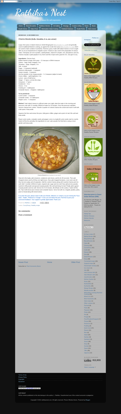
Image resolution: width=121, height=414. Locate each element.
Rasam (86, 330)
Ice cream (87, 268)
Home (21, 26)
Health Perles (81, 29)
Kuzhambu (87, 286)
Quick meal (87, 328)
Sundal (86, 346)
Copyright (21, 379)
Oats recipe (87, 301)
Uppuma (86, 353)
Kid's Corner (92, 29)
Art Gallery (56, 26)
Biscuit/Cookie (88, 241)
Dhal (85, 254)
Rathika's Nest (40, 12)
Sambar (86, 337)
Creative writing (76, 26)
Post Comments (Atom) (34, 266)
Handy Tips (87, 213)
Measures (87, 220)
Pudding (86, 326)
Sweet (86, 348)
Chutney (86, 245)
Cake (85, 243)
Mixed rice (87, 296)
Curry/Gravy (26, 205)
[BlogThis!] (43, 203)
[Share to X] (44, 203)
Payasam (87, 310)
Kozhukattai (87, 283)
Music (94, 26)
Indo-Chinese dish (89, 272)
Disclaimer (21, 381)
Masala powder (88, 290)
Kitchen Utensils (89, 218)
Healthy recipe (35, 205)
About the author (31, 26)
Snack (86, 341)
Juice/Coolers (88, 277)
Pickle (86, 312)
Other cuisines (88, 303)
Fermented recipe (89, 261)
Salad (86, 334)
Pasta (86, 307)
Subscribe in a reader (91, 50)
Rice (85, 332)
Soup (85, 343)
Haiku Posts (34, 29)
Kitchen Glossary (89, 216)
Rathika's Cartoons (67, 29)
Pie (85, 314)
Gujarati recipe (88, 263)
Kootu (86, 281)
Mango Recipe (88, 288)
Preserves (87, 323)
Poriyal (86, 321)
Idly (85, 270)
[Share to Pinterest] (48, 203)
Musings (66, 26)
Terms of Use (22, 375)
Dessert (86, 252)
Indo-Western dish (89, 274)
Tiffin (85, 350)
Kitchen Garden (88, 279)
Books (87, 26)
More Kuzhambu (89, 298)
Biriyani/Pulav (88, 238)
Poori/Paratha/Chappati (91, 319)
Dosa (85, 259)
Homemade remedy (90, 265)
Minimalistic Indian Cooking (49, 29)
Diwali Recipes (88, 256)
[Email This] (41, 203)
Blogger (88, 400)
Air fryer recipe (88, 234)
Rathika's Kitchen (44, 26)
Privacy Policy (22, 377)
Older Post (75, 262)
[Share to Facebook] (46, 203)
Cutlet (86, 250)
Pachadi (86, 305)
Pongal (86, 316)
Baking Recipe (88, 236)
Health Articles (22, 29)
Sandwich (87, 339)
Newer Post (23, 262)
